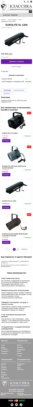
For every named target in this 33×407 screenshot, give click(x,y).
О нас (3, 345)
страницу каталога (6, 266)
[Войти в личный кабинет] (28, 1)
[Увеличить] (16, 39)
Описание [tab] (7, 90)
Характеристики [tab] (18, 90)
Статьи (19, 355)
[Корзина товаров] (31, 1)
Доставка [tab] (7, 93)
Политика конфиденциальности (24, 394)
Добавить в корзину (16, 61)
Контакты (4, 353)
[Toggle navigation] (3, 2)
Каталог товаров (10, 15)
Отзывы (19, 353)
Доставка (20, 347)
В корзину (6, 140)
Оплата (19, 345)
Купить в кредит (16, 66)
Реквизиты (4, 351)
